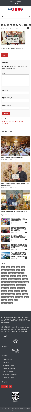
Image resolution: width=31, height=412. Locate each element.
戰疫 (2, 285)
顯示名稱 (5, 90)
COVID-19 (4, 270)
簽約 (2, 297)
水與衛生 (3, 291)
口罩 (19, 276)
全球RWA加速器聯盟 (7, 371)
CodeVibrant (16, 410)
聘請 (21, 297)
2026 (23, 267)
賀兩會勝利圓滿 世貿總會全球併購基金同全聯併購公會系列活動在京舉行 (5, 55)
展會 (2, 282)
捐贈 (2, 288)
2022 (2, 267)
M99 (18, 270)
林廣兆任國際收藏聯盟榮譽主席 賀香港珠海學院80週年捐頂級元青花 (19, 229)
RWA (23, 270)
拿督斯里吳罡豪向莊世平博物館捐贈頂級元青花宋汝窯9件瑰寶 (19, 246)
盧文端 (18, 294)
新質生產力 (21, 288)
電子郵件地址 (7, 98)
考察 (17, 297)
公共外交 (13, 276)
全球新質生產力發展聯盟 (8, 368)
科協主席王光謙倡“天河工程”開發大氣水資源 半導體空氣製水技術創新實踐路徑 (19, 254)
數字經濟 (13, 288)
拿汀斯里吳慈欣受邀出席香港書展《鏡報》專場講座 (19, 237)
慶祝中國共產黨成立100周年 (13, 282)
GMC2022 (11, 270)
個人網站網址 (6, 105)
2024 (13, 267)
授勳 (7, 288)
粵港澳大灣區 (9, 297)
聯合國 (26, 297)
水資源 (10, 291)
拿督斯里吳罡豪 (21, 285)
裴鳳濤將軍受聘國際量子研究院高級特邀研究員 (14, 211)
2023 (8, 267)
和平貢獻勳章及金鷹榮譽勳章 (10, 374)
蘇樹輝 (10, 300)
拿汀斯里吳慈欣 (10, 285)
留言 (4, 73)
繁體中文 (12, 1)
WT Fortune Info (14, 28)
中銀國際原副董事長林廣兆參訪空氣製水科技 (19, 220)
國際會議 (3, 279)
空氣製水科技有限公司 (8, 377)
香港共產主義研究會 (6, 303)
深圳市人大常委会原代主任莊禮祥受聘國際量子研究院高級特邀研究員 (15, 184)
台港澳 (24, 276)
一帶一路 (3, 273)
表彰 (15, 300)
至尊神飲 (3, 300)
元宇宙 (22, 273)
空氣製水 (24, 294)
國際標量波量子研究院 (14, 279)
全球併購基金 (4, 276)
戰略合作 (25, 282)
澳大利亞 (16, 291)
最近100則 (18, 1)
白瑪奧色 (23, 291)
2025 (18, 267)
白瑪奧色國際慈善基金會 (7, 294)
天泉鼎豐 (24, 279)
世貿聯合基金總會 (13, 273)
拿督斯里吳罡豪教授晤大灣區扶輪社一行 (12, 157)
